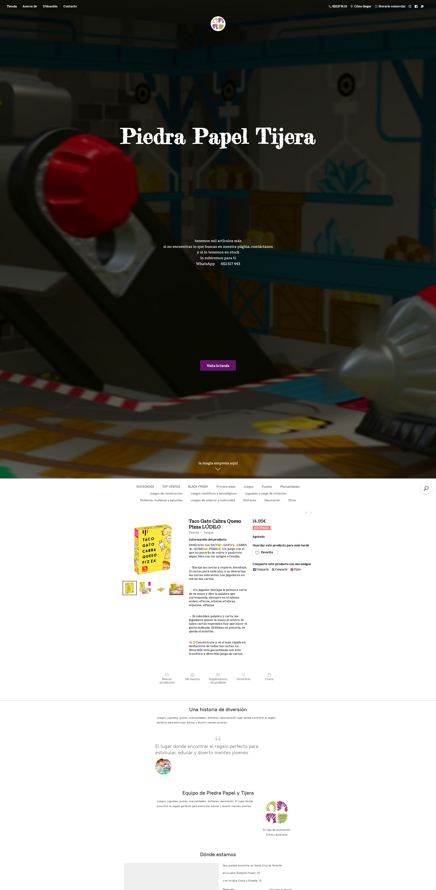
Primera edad (225, 487)
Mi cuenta (192, 679)
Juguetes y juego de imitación (265, 493)
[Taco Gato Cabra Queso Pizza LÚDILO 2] (161, 588)
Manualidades (290, 487)
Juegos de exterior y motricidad (213, 500)
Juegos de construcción (166, 493)
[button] (265, 552)
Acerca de (30, 6)
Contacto (70, 6)
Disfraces (249, 500)
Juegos (249, 487)
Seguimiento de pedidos (218, 680)
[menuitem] (306, 512)
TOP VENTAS (171, 487)
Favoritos (243, 679)
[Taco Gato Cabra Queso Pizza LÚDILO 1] (145, 588)
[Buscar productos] (426, 488)
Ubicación (50, 6)
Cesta (269, 679)
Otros (292, 500)
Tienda (12, 6)
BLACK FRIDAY (198, 487)
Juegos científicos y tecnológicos (214, 493)
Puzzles (267, 487)
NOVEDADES (145, 487)
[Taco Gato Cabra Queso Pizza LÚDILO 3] (176, 588)
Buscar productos (167, 680)
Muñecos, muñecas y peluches (161, 500)
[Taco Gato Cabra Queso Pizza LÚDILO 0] (130, 588)
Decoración (272, 500)
